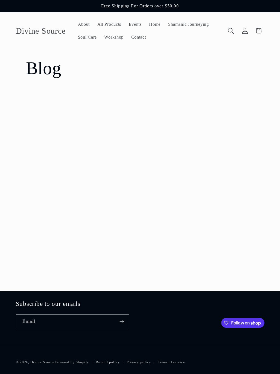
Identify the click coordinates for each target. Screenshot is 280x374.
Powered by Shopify (72, 362)
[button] (231, 31)
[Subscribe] (122, 321)
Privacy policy (139, 362)
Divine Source (42, 362)
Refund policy (108, 362)
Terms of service (171, 362)
